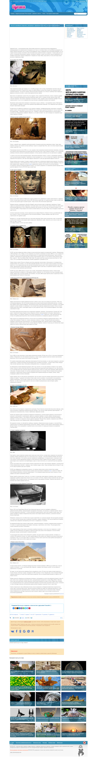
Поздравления (80, 36)
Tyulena (22, 617)
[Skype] (25, 608)
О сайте (12, 742)
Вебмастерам (51, 742)
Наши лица (69, 35)
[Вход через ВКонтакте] (13, 632)
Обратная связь (82, 1)
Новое (43, 13)
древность (51, 614)
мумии (27, 614)
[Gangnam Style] (80, 756)
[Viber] (21, 608)
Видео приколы (80, 28)
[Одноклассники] (15, 608)
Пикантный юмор (71, 30)
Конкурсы (69, 36)
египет (22, 614)
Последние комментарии (52, 13)
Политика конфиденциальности (23, 742)
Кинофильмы (80, 31)
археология (38, 614)
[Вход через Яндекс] (33, 632)
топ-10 (32, 614)
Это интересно (14, 614)
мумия (30, 164)
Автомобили (80, 33)
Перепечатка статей (16, 597)
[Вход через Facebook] (17, 632)
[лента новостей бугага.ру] (87, 1)
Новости (69, 34)
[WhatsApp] (23, 608)
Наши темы (79, 35)
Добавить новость (36, 13)
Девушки (79, 30)
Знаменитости (70, 31)
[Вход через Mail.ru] (29, 632)
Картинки (69, 33)
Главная (12, 13)
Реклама (77, 1)
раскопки (45, 614)
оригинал (61, 593)
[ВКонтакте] (13, 608)
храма (42, 314)
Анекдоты (79, 29)
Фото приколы (70, 28)
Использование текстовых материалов (19, 750)
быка (50, 470)
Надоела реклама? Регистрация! (23, 13)
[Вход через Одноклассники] (21, 632)
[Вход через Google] (25, 632)
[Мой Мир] (19, 608)
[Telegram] (27, 608)
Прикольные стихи (81, 34)
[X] (17, 608)
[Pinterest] (29, 608)
